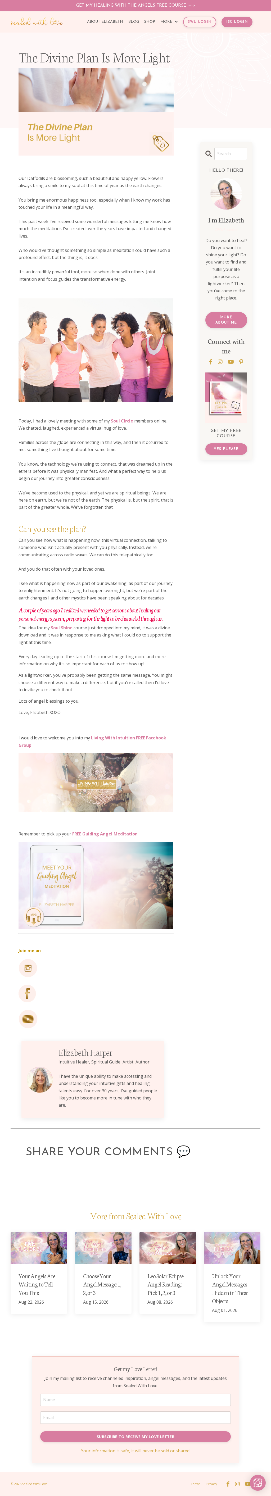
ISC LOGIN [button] (237, 22)
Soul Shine (62, 628)
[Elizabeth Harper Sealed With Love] (96, 993)
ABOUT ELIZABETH (105, 22)
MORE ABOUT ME (226, 320)
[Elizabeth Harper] (96, 1019)
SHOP (149, 22)
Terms (195, 1484)
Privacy (211, 1484)
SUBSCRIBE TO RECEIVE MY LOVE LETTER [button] (135, 1436)
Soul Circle (122, 421)
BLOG (133, 22)
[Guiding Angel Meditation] (96, 885)
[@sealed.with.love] (96, 968)
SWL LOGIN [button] (200, 22)
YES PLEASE (226, 449)
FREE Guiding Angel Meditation (105, 834)
